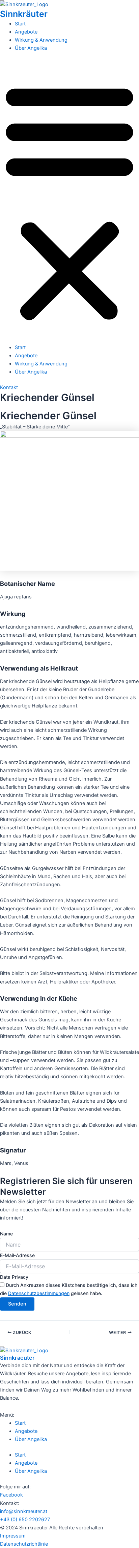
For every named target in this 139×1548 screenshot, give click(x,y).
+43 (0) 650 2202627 (25, 1520)
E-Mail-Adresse (17, 1255)
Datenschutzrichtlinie (24, 1544)
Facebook (11, 1495)
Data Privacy (14, 1277)
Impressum (13, 1536)
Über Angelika (31, 48)
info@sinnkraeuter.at (23, 1511)
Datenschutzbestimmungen (39, 1293)
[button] (69, 201)
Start (20, 24)
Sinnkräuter (24, 14)
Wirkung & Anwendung (41, 40)
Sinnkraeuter (17, 1357)
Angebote (26, 32)
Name (6, 1233)
